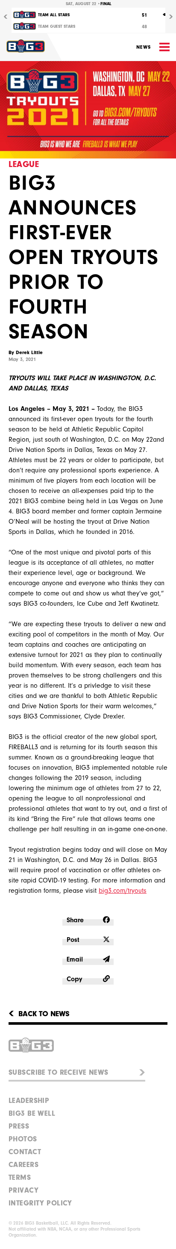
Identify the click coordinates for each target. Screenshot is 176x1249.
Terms (20, 1177)
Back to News (44, 1014)
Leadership (29, 1101)
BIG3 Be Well (32, 1113)
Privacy (23, 1190)
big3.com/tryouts (123, 890)
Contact (25, 1152)
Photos (23, 1139)
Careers (23, 1165)
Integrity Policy (40, 1203)
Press (19, 1126)
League (24, 164)
